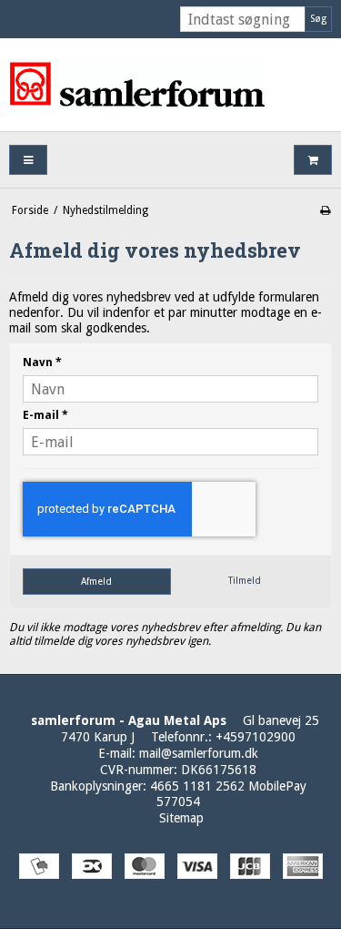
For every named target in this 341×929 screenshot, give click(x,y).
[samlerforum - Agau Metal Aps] (170, 84)
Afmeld (96, 581)
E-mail (45, 415)
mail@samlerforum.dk (198, 753)
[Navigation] (28, 160)
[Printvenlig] (325, 210)
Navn (42, 362)
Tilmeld (244, 581)
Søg (318, 19)
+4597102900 (256, 737)
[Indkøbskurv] (313, 160)
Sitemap (181, 818)
